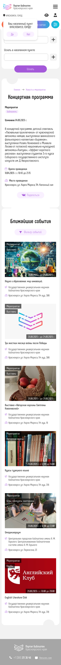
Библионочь (12, 111)
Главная (17, 89)
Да (12, 34)
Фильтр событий (32, 232)
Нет (28, 34)
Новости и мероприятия (36, 89)
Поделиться (33, 195)
